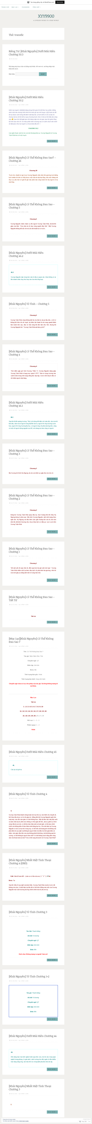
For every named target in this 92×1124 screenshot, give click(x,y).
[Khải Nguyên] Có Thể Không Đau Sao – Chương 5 (32, 205)
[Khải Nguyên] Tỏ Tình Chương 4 (28, 794)
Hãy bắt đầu (60, 2)
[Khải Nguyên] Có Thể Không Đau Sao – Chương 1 (32, 550)
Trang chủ (5, 7)
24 (32, 716)
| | (38, 706)
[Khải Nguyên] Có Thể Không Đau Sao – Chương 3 (32, 452)
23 (29, 716)
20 (45, 711)
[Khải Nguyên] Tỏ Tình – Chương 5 (29, 304)
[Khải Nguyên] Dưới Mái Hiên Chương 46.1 (26, 404)
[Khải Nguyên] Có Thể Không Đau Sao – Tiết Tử (32, 598)
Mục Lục (15, 7)
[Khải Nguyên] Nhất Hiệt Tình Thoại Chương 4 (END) (30, 861)
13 (26, 711)
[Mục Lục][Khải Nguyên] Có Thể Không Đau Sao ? (31, 640)
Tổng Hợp (36, 7)
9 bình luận (24, 646)
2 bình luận (24, 458)
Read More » (52, 141)
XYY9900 (46, 16)
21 (23, 716)
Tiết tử (33, 702)
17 (37, 711)
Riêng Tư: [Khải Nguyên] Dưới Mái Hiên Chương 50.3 (32, 52)
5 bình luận (24, 212)
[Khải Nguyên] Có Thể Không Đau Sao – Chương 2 (32, 496)
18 (40, 711)
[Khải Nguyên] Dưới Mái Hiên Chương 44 (32, 1036)
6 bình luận (24, 1093)
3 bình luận (24, 104)
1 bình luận (24, 260)
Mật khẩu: (12, 74)
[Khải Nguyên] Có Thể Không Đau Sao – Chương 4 (32, 352)
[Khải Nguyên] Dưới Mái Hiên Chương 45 (32, 752)
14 (29, 711)
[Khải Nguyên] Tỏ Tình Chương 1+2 (29, 976)
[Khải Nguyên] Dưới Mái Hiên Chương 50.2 (26, 98)
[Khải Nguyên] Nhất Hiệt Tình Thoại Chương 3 (30, 1087)
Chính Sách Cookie (24, 1121)
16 (34, 711)
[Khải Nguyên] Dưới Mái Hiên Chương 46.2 (26, 254)
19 (43, 711)
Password (26, 7)
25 (34, 716)
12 (23, 711)
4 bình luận (24, 165)
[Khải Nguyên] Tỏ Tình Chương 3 (28, 912)
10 (42, 706)
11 (20, 711)
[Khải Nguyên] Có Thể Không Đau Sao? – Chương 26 (32, 159)
